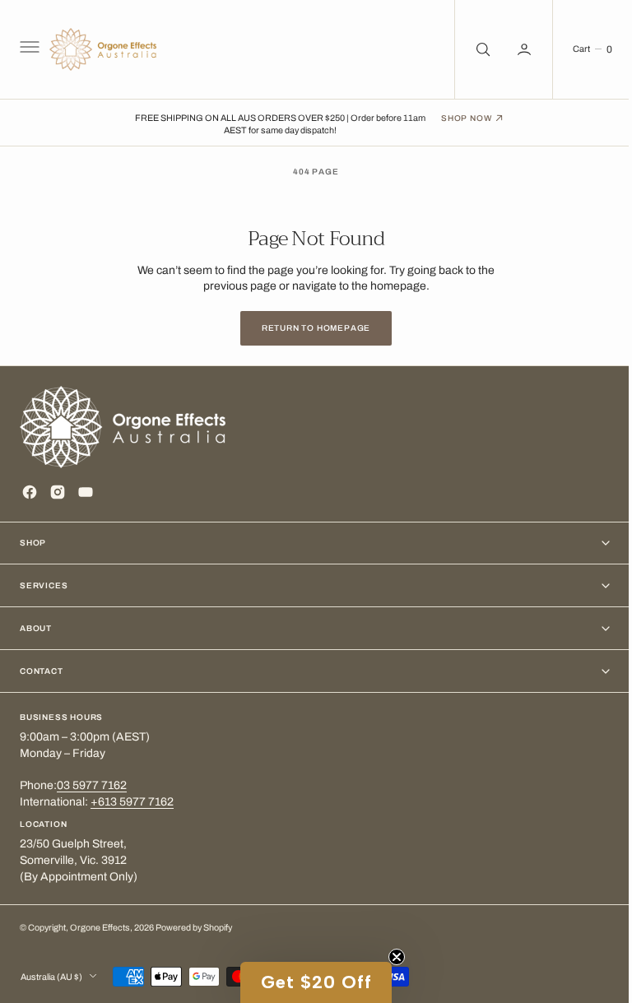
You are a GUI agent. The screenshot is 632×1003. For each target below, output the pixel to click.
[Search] (469, 49)
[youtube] (85, 492)
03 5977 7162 (92, 785)
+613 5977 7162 (132, 802)
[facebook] (30, 492)
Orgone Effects (100, 927)
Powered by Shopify (194, 927)
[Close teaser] (391, 957)
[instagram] (57, 492)
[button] (28, 49)
